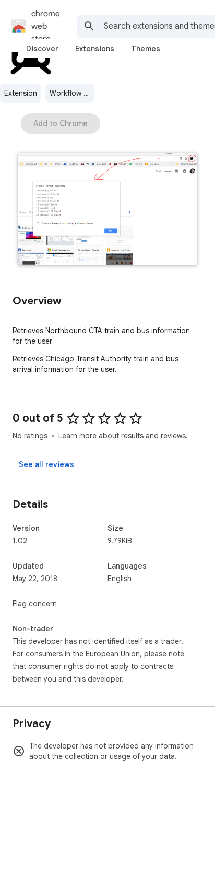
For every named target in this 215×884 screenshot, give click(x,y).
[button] (107, 210)
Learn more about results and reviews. (123, 435)
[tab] (42, 48)
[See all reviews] (46, 464)
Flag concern (35, 603)
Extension (20, 93)
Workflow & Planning (72, 93)
